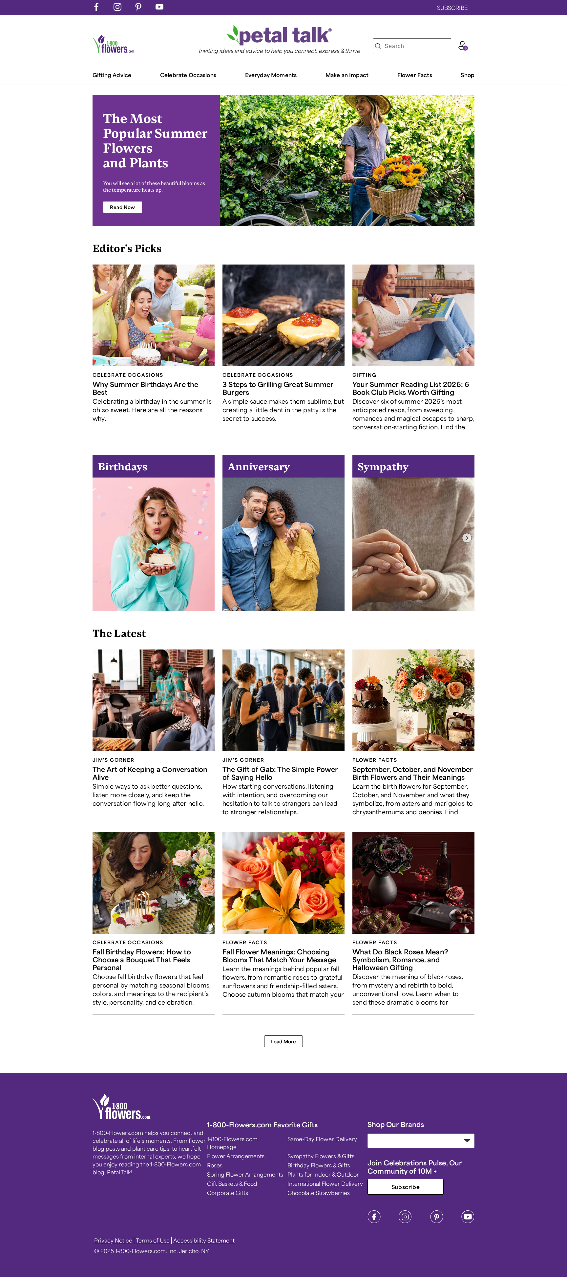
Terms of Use (153, 1240)
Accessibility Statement (204, 1240)
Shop (467, 74)
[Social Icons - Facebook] (96, 8)
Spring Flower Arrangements (245, 1174)
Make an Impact (347, 74)
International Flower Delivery (325, 1183)
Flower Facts (414, 74)
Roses (214, 1165)
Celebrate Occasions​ (188, 74)
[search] (378, 46)
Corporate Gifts (227, 1192)
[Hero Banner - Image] (347, 160)
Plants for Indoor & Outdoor (323, 1174)
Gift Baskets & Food (232, 1183)
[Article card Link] (154, 315)
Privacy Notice (113, 1240)
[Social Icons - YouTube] (159, 8)
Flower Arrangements (235, 1156)
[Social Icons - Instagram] (117, 8)
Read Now (122, 207)
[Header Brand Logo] (114, 50)
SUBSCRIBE (452, 7)
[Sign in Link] (463, 48)
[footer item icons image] (122, 1116)
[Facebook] (374, 1221)
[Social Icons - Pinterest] (138, 8)
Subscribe (405, 1186)
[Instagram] (405, 1221)
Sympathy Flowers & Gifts (320, 1156)
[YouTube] (467, 1221)
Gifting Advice (112, 74)
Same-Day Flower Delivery (322, 1138)
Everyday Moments (271, 74)
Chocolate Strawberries (318, 1192)
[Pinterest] (436, 1221)
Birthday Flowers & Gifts (318, 1165)
